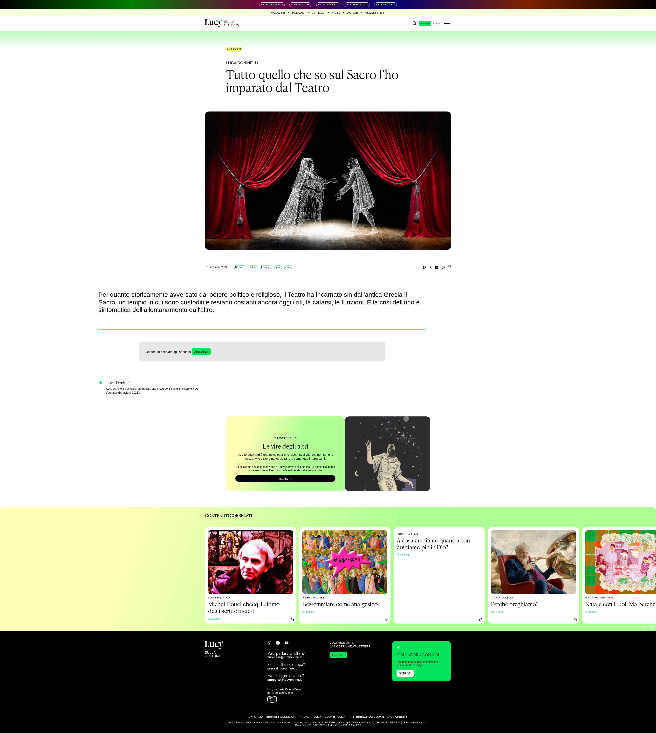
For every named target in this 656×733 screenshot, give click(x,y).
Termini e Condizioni (280, 716)
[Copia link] (449, 267)
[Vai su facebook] (278, 643)
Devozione (240, 267)
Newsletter (374, 12)
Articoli (318, 12)
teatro (288, 267)
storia (278, 267)
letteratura (266, 267)
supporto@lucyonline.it (284, 679)
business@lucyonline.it (284, 657)
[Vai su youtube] (287, 642)
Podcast (299, 12)
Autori (352, 12)
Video (336, 12)
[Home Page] (222, 23)
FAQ (389, 716)
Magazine (278, 12)
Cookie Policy (335, 716)
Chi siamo (256, 716)
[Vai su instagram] (269, 643)
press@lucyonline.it (282, 668)
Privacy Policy (310, 716)
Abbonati (425, 23)
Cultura (253, 267)
